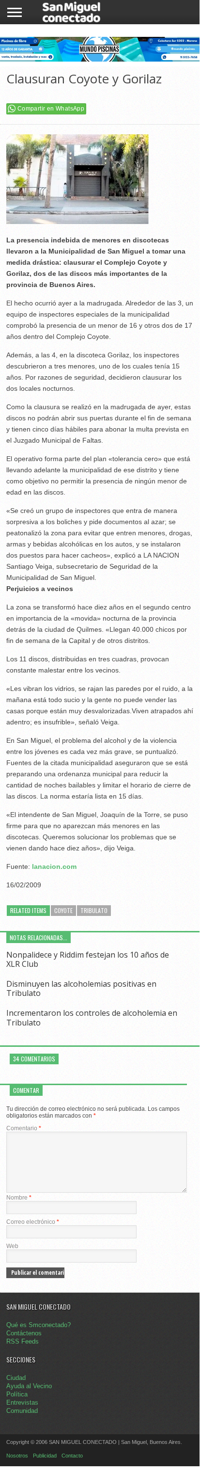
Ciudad (16, 1377)
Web (12, 1246)
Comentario (23, 1128)
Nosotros (17, 1455)
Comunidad (22, 1410)
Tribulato (94, 910)
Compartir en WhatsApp (50, 108)
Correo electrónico (32, 1221)
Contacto (72, 1455)
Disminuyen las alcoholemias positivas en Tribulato (81, 988)
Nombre (18, 1197)
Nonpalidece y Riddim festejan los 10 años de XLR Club (87, 959)
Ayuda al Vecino (29, 1386)
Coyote (63, 910)
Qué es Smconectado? (38, 1325)
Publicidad (45, 1455)
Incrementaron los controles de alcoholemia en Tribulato (91, 1017)
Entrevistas (22, 1402)
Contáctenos (24, 1333)
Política (17, 1394)
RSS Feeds (22, 1341)
